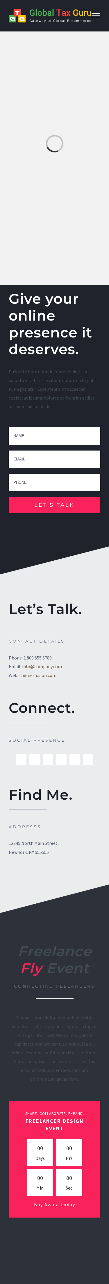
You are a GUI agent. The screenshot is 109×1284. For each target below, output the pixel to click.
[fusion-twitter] (34, 759)
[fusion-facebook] (21, 759)
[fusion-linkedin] (48, 759)
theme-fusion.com (37, 675)
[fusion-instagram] (74, 759)
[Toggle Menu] (96, 15)
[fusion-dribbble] (61, 759)
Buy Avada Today (54, 1204)
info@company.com (42, 666)
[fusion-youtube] (88, 759)
